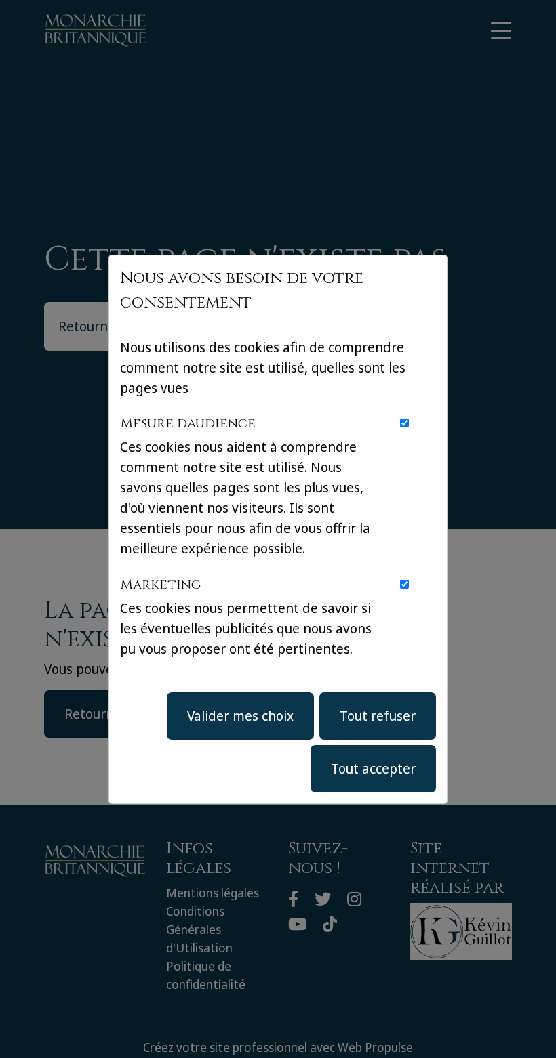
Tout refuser (378, 715)
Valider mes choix (240, 715)
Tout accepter (373, 768)
